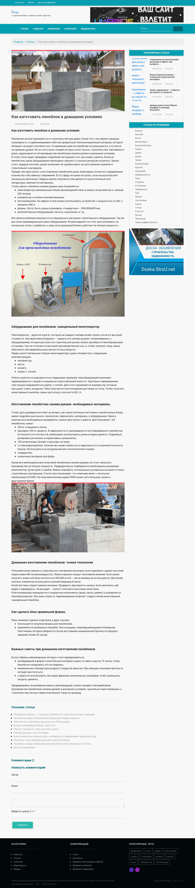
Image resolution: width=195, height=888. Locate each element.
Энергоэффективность (146, 222)
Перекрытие (141, 189)
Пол (137, 192)
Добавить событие (82, 865)
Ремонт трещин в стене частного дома (36, 729)
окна (148, 850)
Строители (70, 29)
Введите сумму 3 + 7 (23, 811)
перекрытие (146, 862)
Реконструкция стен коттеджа (31, 732)
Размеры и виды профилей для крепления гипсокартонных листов (52, 743)
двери (158, 850)
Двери (138, 152)
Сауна (138, 203)
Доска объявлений (46, 3)
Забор (138, 160)
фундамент (136, 850)
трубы (134, 856)
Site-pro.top (178, 880)
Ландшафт (140, 171)
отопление (146, 856)
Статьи (24, 29)
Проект (138, 196)
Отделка (139, 181)
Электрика (140, 218)
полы (133, 862)
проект (170, 856)
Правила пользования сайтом (88, 861)
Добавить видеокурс (83, 869)
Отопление (140, 185)
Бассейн (139, 134)
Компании (54, 29)
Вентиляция (141, 141)
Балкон (138, 130)
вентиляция (162, 862)
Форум (31, 3)
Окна (137, 178)
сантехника (170, 850)
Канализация (142, 163)
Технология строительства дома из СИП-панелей (42, 721)
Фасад (138, 214)
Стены (138, 207)
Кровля (139, 167)
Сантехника (141, 200)
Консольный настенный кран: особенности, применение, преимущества (55, 736)
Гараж (138, 149)
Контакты (78, 858)
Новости (18, 854)
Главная (18, 41)
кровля (159, 856)
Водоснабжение (143, 145)
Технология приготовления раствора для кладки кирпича (47, 718)
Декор (138, 156)
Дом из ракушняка (24, 747)
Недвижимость (143, 174)
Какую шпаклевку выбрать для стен (34, 725)
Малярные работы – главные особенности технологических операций (54, 714)
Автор (14, 774)
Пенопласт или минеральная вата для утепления (42, 740)
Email (14, 785)
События (38, 29)
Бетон (138, 138)
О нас (75, 854)
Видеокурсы (88, 29)
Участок (139, 211)
